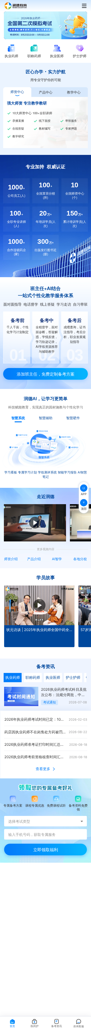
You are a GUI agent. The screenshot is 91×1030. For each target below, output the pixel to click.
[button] (45, 698)
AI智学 (57, 559)
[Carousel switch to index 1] (74, 36)
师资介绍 (11, 559)
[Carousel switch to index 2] (78, 36)
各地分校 (80, 559)
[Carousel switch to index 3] (82, 36)
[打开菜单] (81, 5)
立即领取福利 (45, 849)
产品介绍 (34, 559)
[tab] (17, 92)
